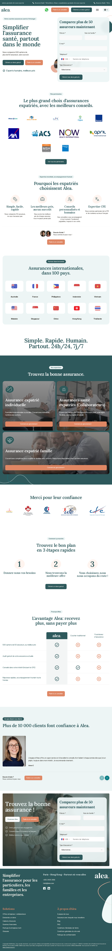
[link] (56, 3)
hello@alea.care (48, 883)
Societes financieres (10, 924)
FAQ (58, 924)
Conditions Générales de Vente (68, 928)
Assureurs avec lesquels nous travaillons (71, 917)
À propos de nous (63, 914)
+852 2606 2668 (49, 880)
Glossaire (6, 931)
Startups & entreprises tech (12, 928)
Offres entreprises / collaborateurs (14, 914)
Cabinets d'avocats (9, 921)
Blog (58, 921)
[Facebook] (44, 888)
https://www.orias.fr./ (9, 947)
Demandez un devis (9, 917)
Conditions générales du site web (68, 931)
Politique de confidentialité (66, 935)
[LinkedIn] (48, 888)
